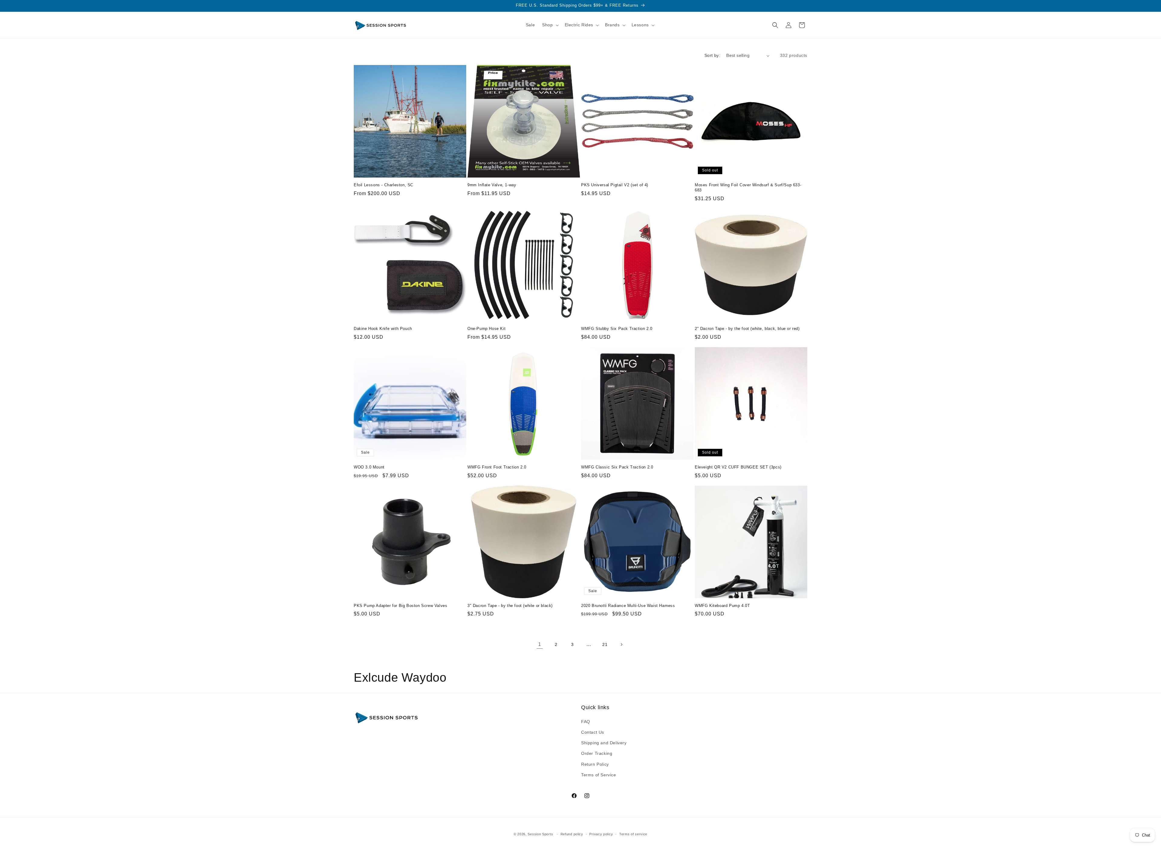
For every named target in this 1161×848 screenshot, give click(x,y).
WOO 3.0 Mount (369, 467)
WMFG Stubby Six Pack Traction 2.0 (616, 328)
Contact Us (592, 732)
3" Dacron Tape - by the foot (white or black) (510, 605)
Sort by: (712, 55)
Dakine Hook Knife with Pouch (383, 328)
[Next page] (621, 644)
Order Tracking (596, 753)
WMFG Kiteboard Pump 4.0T (722, 605)
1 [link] (539, 644)
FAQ (585, 721)
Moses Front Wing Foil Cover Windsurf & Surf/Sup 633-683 (748, 187)
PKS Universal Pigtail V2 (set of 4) (614, 185)
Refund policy (572, 834)
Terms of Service (598, 774)
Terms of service (633, 834)
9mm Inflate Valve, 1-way (491, 185)
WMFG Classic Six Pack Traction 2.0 (617, 467)
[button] (549, 24)
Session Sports (540, 834)
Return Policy (595, 764)
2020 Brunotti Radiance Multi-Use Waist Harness (628, 605)
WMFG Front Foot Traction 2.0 (496, 467)
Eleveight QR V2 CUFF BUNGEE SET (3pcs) (738, 467)
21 (604, 644)
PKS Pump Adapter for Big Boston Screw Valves (400, 605)
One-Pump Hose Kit (486, 328)
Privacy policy (601, 834)
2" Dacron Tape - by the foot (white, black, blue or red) (747, 328)
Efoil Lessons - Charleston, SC (383, 185)
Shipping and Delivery (604, 742)
